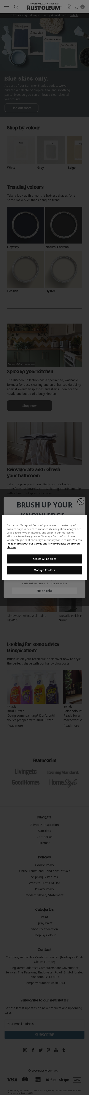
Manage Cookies (44, 570)
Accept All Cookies (44, 559)
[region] (44, 547)
